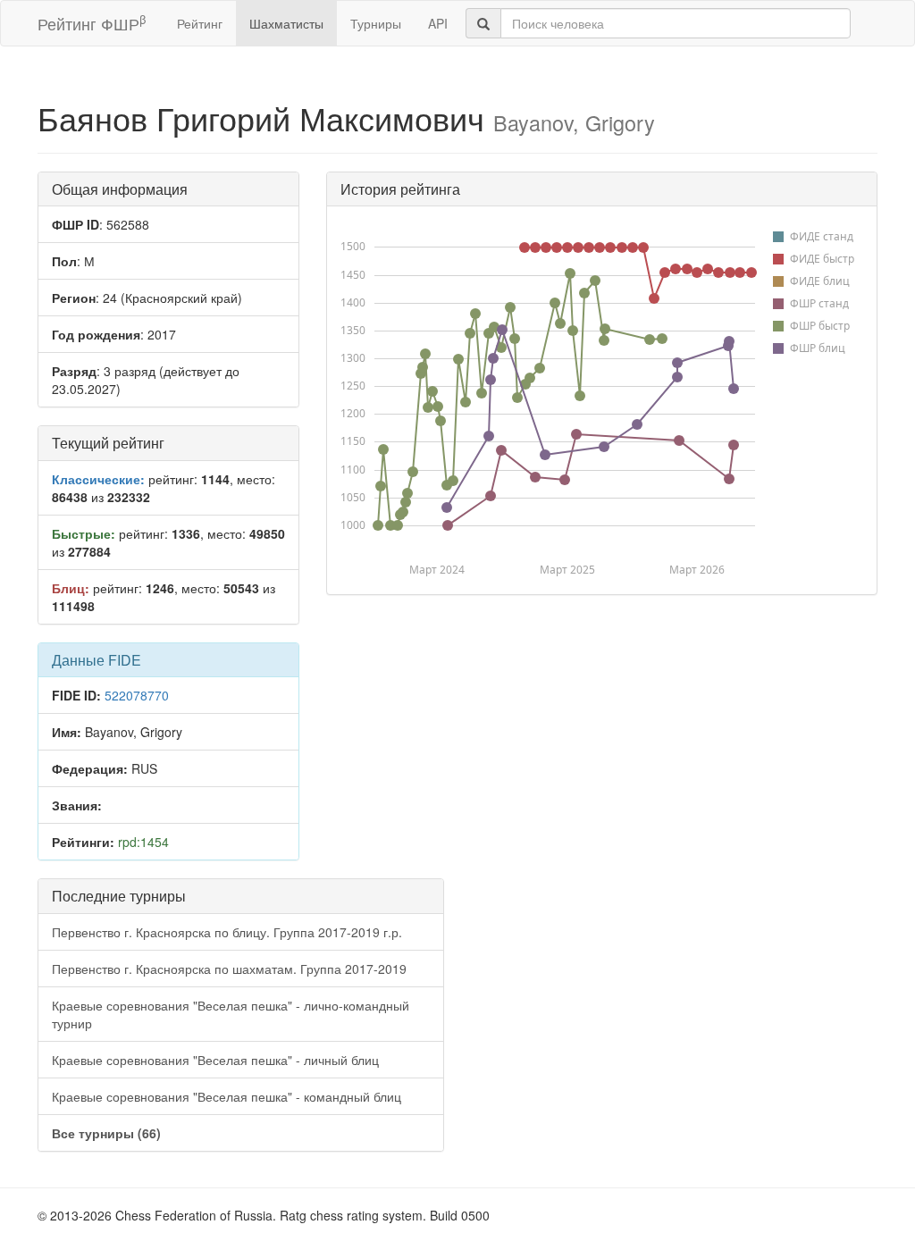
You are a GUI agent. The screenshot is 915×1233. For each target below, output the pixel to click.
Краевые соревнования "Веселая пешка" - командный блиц (226, 1096)
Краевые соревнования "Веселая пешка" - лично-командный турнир (230, 1014)
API (438, 23)
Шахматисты (286, 23)
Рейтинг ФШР (92, 23)
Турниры (375, 23)
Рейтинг (199, 23)
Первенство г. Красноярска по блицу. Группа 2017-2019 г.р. (227, 932)
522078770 (137, 695)
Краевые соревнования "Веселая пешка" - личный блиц (215, 1060)
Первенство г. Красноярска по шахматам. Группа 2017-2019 (229, 968)
